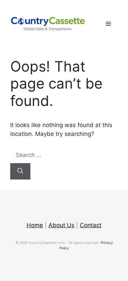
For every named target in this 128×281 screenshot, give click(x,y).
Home (35, 225)
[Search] (20, 171)
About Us (61, 225)
